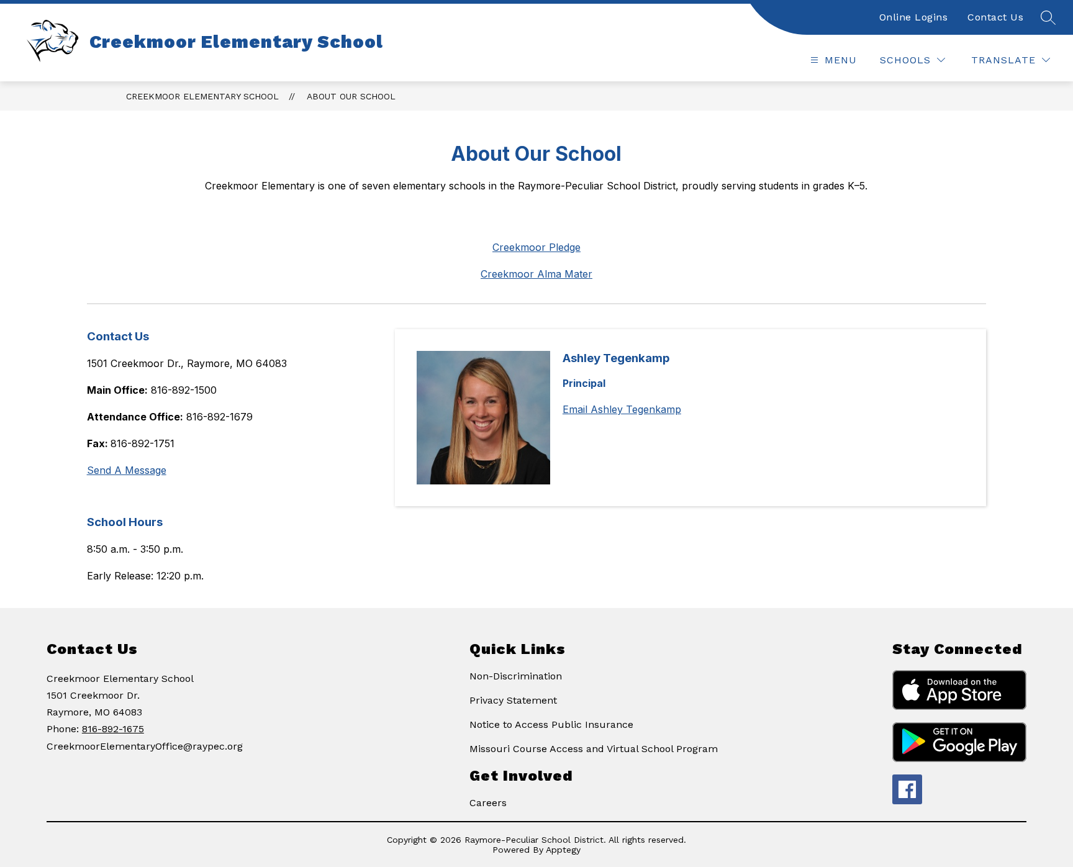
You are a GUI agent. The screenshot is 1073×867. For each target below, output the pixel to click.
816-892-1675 (113, 729)
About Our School (351, 96)
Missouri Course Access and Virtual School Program (593, 749)
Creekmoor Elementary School (202, 96)
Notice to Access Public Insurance (551, 724)
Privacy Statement (513, 700)
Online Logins (913, 17)
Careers (488, 803)
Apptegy (563, 850)
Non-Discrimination (515, 676)
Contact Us (995, 17)
